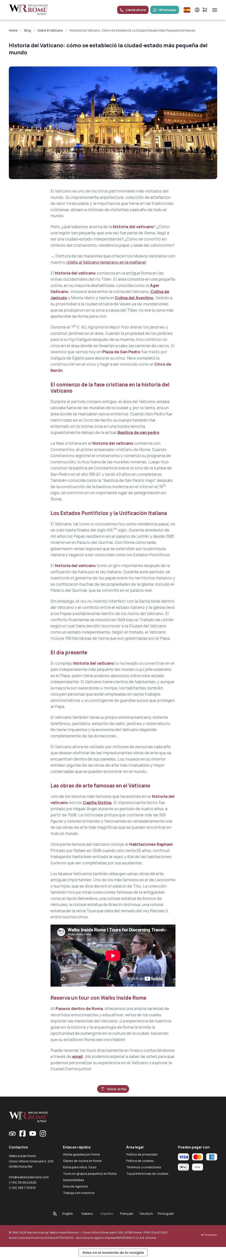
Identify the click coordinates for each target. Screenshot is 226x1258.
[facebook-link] (22, 1133)
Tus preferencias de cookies (147, 1173)
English (67, 1213)
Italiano (87, 1213)
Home (13, 30)
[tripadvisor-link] (12, 1133)
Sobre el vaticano (50, 30)
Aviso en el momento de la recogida (113, 1252)
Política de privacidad (141, 1154)
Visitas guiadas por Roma (81, 1154)
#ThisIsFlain (209, 1235)
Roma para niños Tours (79, 1167)
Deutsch (146, 1213)
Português (166, 1213)
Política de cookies (140, 1161)
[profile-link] (197, 10)
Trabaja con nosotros (79, 1193)
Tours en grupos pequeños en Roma (90, 1173)
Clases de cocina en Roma (82, 1161)
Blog (27, 30)
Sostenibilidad (73, 1180)
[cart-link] (204, 10)
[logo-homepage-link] (28, 9)
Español (107, 1213)
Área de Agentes (75, 1186)
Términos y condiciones (143, 1167)
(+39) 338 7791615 (22, 1188)
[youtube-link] (32, 1133)
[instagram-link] (42, 1133)
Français (126, 1213)
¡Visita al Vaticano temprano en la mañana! (106, 262)
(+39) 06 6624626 (22, 1182)
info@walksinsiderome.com (29, 1177)
